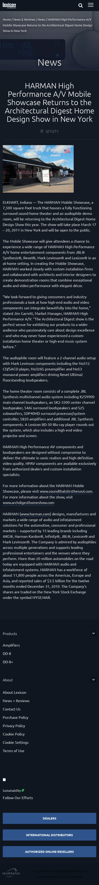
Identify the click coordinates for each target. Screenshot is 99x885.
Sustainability (12, 790)
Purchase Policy (15, 717)
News (41, 19)
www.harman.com (35, 513)
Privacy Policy (14, 725)
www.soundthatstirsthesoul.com (66, 491)
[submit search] (84, 5)
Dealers (49, 818)
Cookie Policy (14, 734)
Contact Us (11, 709)
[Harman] (11, 873)
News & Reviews (24, 19)
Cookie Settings (16, 742)
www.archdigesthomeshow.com (28, 502)
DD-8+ (8, 661)
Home (7, 19)
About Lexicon (14, 692)
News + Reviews (16, 700)
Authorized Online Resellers (49, 852)
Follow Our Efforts (18, 797)
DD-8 (7, 653)
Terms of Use (13, 750)
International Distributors (49, 835)
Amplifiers (11, 645)
